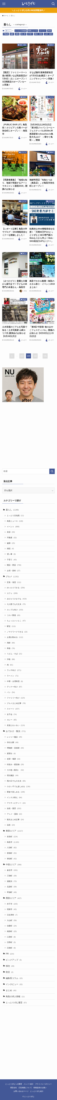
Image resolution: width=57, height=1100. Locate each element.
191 (45, 356)
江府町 (11, 937)
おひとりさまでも (17, 599)
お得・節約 (48, 34)
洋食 (11, 659)
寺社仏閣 (12, 742)
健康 (11, 34)
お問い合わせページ (21, 1091)
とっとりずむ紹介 (36, 1091)
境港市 (12, 909)
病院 (17, 34)
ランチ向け (14, 670)
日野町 (11, 942)
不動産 (6, 34)
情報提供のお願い (40, 1088)
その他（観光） (15, 770)
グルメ (12, 576)
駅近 (11, 626)
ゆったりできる (16, 588)
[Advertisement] (28, 436)
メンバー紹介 (28, 1084)
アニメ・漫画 (14, 814)
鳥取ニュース (32, 30)
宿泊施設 (12, 775)
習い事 (23, 34)
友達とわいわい (16, 725)
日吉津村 (12, 915)
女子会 (12, 714)
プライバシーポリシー (43, 1084)
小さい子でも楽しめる (18, 786)
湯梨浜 (12, 881)
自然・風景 (14, 808)
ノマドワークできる (17, 632)
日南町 (11, 948)
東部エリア (14, 831)
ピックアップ (14, 960)
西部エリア (13, 898)
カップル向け (15, 610)
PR (10, 954)
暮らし (12, 510)
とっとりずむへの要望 (13, 1084)
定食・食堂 (14, 582)
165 (35, 356)
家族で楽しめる (16, 792)
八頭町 (12, 848)
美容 (49, 30)
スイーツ (13, 709)
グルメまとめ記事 (16, 703)
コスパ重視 (13, 615)
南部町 (12, 931)
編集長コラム (14, 978)
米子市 (12, 904)
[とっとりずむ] (28, 4)
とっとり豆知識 (20, 30)
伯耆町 (12, 926)
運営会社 (13, 1088)
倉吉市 (12, 870)
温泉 (11, 825)
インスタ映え (14, 797)
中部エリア (13, 864)
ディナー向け (14, 687)
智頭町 (12, 859)
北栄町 (12, 887)
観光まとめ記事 (15, 819)
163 (22, 356)
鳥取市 (13, 842)
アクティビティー (16, 803)
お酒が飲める (15, 637)
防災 (9, 972)
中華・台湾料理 (15, 681)
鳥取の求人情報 (15, 996)
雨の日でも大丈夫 (16, 781)
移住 (10, 966)
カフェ (12, 593)
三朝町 (12, 876)
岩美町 (12, 837)
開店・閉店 (38, 34)
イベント (43, 30)
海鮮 (11, 643)
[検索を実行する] (52, 471)
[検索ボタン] (53, 4)
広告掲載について (25, 1088)
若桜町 (12, 853)
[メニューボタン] (4, 4)
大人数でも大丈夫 (16, 604)
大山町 (12, 920)
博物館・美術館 (15, 748)
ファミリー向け (16, 698)
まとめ (11, 990)
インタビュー (14, 984)
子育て (30, 34)
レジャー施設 (14, 737)
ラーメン (12, 676)
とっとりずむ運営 (16, 1002)
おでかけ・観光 (16, 731)
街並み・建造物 (15, 764)
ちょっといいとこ (16, 621)
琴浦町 (12, 892)
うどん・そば (14, 654)
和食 (11, 648)
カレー (12, 720)
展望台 (11, 753)
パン (11, 692)
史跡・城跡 (13, 759)
